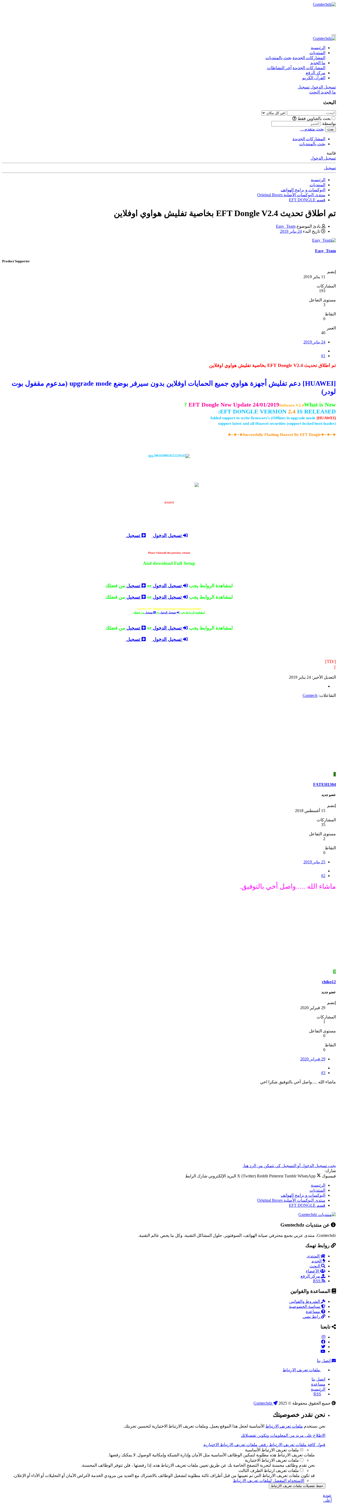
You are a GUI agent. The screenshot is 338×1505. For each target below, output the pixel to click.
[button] (294, 118)
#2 (323, 875)
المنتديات (317, 52)
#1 (323, 355)
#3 (323, 1072)
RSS (317, 1281)
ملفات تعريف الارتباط (302, 1370)
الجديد (317, 1261)
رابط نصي (312, 1316)
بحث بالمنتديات (278, 57)
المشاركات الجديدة (309, 57)
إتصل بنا (318, 1379)
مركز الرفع (315, 73)
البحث (315, 1266)
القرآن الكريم (313, 78)
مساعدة (313, 1311)
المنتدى (314, 1256)
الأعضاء (313, 1271)
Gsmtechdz (263, 1403)
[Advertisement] (240, 18)
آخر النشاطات (279, 68)
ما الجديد (317, 62)
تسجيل (330, 168)
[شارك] (323, 351)
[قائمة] (334, 35)
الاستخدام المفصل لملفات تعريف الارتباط (268, 1480)
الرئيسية (318, 47)
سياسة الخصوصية (305, 1306)
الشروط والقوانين (305, 1301)
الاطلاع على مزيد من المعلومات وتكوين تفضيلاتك (283, 1435)
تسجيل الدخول (323, 158)
